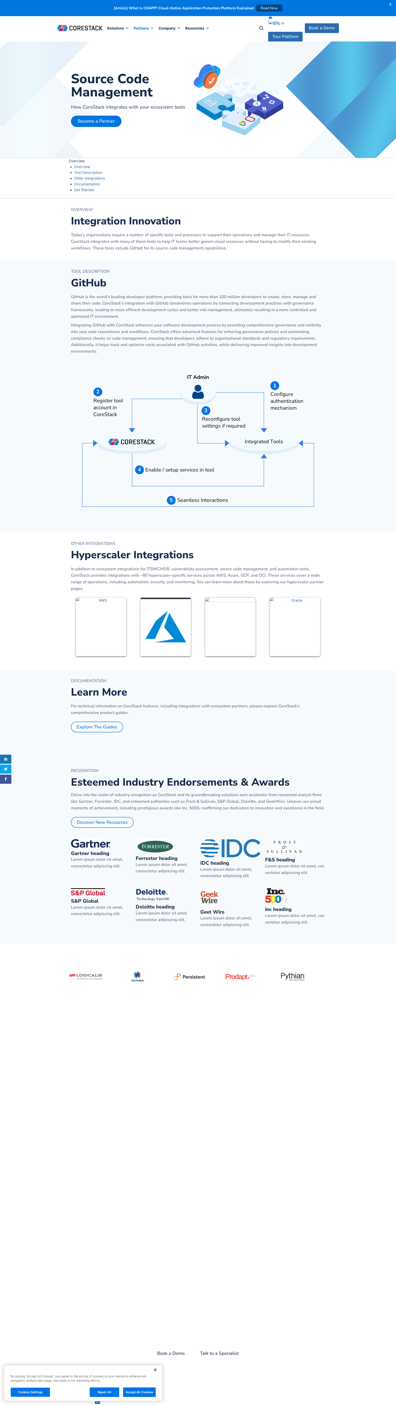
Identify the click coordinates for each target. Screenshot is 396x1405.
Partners (141, 28)
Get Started (84, 190)
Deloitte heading (155, 906)
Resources (194, 28)
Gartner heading (90, 853)
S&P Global (84, 901)
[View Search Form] (261, 28)
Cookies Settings (30, 1392)
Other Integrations (89, 178)
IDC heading (214, 863)
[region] (83, 1383)
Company (167, 28)
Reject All (104, 1392)
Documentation (87, 184)
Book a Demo (322, 27)
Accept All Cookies (139, 1392)
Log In (278, 23)
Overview (82, 167)
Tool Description (88, 172)
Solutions (115, 28)
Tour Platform (285, 36)
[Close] (155, 1370)
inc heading (278, 909)
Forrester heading (157, 858)
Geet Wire (212, 912)
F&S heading (280, 859)
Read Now (270, 8)
